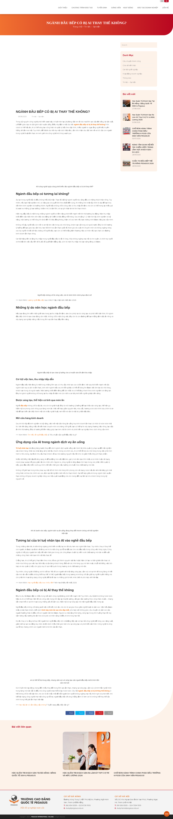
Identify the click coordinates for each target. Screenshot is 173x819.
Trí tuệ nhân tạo (22, 448)
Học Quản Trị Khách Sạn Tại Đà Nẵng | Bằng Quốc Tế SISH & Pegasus (34, 774)
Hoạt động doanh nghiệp (132, 73)
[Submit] (154, 45)
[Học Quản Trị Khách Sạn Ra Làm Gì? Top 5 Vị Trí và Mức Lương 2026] (86, 750)
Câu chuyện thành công (132, 61)
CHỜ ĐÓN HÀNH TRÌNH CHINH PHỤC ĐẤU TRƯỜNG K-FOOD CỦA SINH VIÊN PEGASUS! (137, 774)
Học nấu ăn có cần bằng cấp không (32, 705)
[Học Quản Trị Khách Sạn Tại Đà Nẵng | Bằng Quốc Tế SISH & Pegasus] (35, 750)
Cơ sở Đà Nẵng (72, 796)
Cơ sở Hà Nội (122, 796)
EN (162, 1)
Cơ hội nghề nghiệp (130, 69)
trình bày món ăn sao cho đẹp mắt (55, 610)
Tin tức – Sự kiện (92, 26)
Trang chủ (77, 26)
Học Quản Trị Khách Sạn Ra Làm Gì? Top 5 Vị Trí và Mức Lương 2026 (86, 774)
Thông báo (127, 78)
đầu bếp (23, 405)
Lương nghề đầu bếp (36, 300)
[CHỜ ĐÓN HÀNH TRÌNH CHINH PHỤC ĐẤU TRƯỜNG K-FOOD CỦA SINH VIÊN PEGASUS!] (137, 750)
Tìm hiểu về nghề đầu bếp (37, 434)
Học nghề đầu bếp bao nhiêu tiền (40, 582)
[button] (70, 713)
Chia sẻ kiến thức (129, 65)
